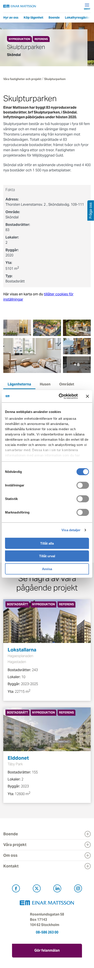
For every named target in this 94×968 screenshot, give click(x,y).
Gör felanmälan (47, 950)
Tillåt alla (47, 543)
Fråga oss (90, 210)
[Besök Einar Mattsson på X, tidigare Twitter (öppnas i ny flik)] (37, 889)
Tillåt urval (47, 556)
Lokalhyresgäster (78, 17)
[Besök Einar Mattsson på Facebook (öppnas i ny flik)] (16, 889)
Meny (87, 8)
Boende (54, 17)
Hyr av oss (10, 17)
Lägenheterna (19, 384)
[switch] (83, 485)
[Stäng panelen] (87, 396)
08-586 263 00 (47, 932)
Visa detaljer (70, 530)
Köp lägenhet (33, 17)
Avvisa (47, 569)
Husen (45, 384)
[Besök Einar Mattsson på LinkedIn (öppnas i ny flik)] (57, 889)
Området (66, 384)
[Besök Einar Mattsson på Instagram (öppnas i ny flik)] (78, 889)
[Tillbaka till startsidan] (19, 6)
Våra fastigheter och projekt (22, 79)
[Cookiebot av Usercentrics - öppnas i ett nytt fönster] (68, 396)
